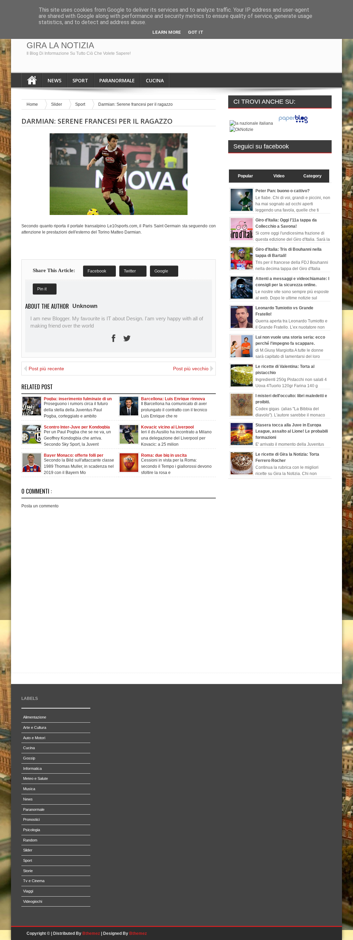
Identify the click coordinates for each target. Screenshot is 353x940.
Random (30, 840)
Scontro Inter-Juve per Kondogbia (77, 427)
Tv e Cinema (33, 881)
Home (31, 80)
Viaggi (28, 891)
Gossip (29, 758)
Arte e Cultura (34, 727)
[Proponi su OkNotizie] (241, 129)
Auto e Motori (34, 738)
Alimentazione (34, 717)
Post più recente (46, 368)
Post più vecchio (191, 368)
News (54, 80)
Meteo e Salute (35, 778)
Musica (29, 789)
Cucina (155, 80)
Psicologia (31, 830)
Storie (28, 871)
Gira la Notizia (60, 45)
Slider (57, 104)
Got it (195, 32)
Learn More (166, 32)
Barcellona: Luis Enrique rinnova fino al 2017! (173, 398)
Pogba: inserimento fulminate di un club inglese (78, 398)
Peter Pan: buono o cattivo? (282, 190)
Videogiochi (32, 901)
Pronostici (31, 819)
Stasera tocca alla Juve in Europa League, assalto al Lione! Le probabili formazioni (291, 431)
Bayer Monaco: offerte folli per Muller (73, 455)
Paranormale (117, 80)
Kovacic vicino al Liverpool (167, 427)
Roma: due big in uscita (164, 455)
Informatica (32, 768)
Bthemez (91, 933)
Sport (80, 80)
